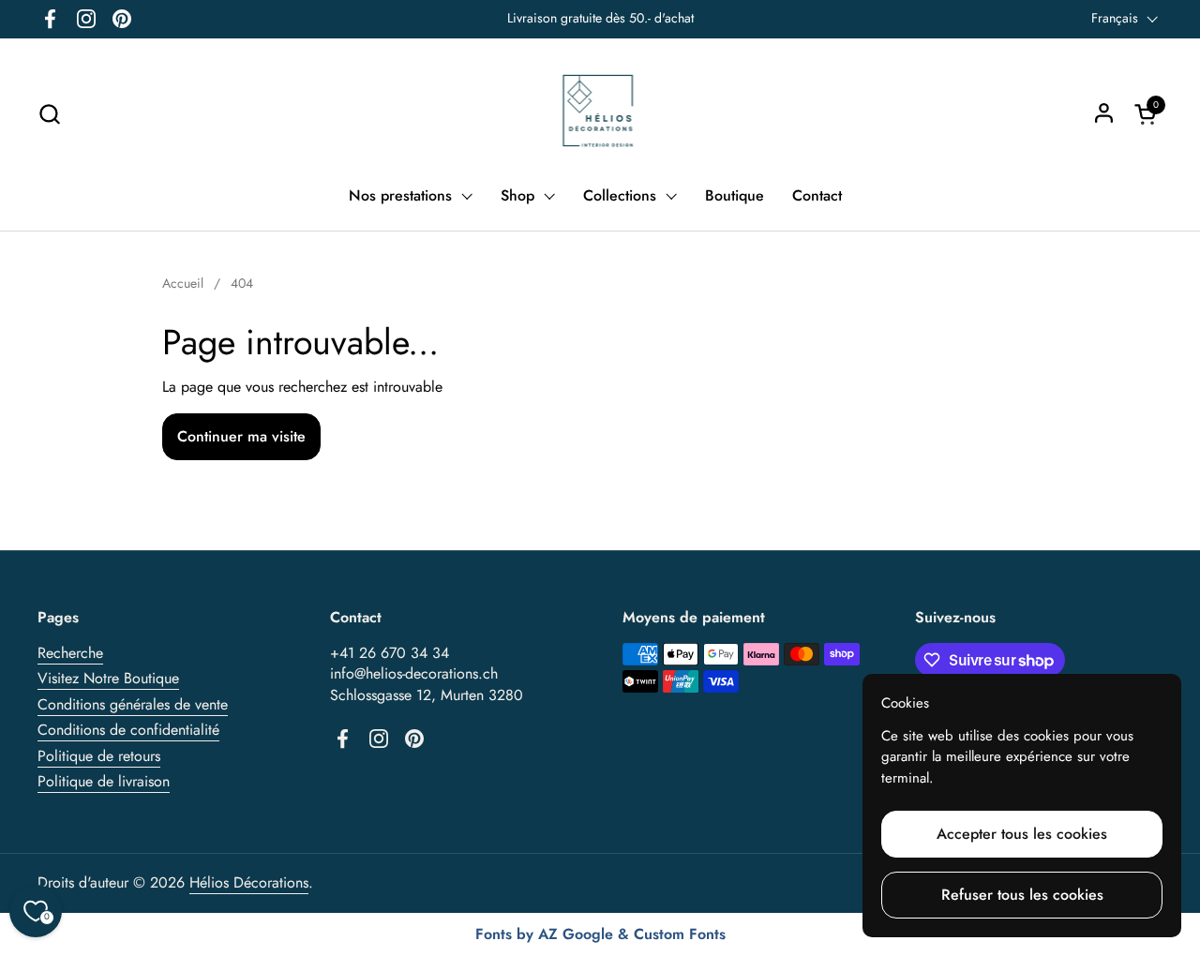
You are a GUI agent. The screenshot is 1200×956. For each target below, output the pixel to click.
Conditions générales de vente (133, 704)
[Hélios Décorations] (600, 113)
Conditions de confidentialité (128, 729)
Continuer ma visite (241, 436)
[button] (49, 114)
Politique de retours (99, 756)
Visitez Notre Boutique (108, 678)
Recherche (70, 653)
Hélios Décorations (248, 882)
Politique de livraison (104, 781)
